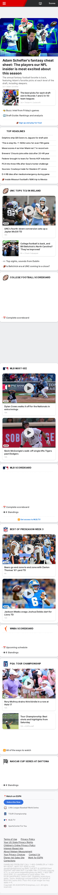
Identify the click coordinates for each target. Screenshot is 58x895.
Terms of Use (10, 839)
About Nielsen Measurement (18, 851)
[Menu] (4, 3)
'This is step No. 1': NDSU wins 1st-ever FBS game (25, 143)
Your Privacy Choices (14, 854)
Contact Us (34, 854)
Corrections (9, 860)
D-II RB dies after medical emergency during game (25, 174)
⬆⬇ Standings (11, 512)
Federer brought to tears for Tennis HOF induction (26, 158)
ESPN (16, 3)
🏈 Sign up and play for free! (29, 123)
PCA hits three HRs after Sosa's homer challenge (25, 164)
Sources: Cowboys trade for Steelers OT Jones (24, 169)
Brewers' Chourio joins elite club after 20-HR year (25, 153)
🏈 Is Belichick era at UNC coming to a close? (26, 266)
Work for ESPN (35, 857)
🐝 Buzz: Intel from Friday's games (21, 110)
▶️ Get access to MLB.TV (29, 519)
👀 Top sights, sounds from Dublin (21, 261)
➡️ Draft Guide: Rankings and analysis (23, 115)
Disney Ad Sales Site (14, 857)
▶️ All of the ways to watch (17, 750)
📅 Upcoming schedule (15, 647)
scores (52, 3)
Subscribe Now (13, 802)
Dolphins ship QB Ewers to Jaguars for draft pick (25, 138)
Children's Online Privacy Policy (19, 845)
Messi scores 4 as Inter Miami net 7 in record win (25, 148)
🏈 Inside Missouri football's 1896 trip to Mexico (24, 179)
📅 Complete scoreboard (16, 317)
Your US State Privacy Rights (18, 842)
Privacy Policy (28, 839)
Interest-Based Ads (13, 848)
